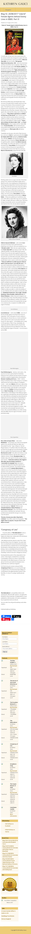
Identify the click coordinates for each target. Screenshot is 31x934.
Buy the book (13, 665)
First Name (5, 637)
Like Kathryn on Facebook (9, 825)
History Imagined (6, 919)
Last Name (4, 641)
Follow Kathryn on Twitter (10, 830)
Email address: (5, 646)
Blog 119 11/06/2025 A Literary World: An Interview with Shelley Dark (10, 868)
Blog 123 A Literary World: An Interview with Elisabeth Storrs (10, 842)
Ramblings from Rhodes (7, 916)
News (16, 22)
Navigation (8, 10)
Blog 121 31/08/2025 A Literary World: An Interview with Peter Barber (10, 855)
